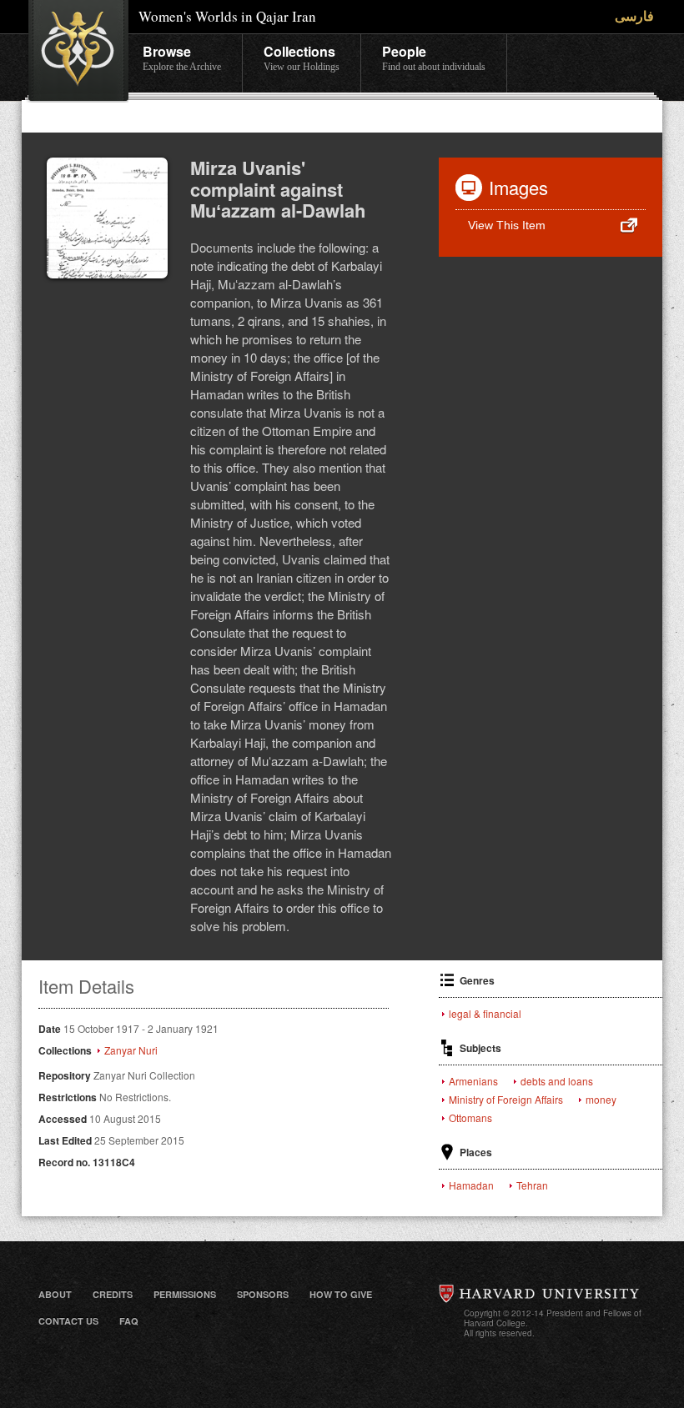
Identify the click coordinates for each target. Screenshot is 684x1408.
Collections (301, 57)
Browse (182, 57)
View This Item (507, 225)
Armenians (473, 1081)
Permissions (184, 1294)
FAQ (128, 1321)
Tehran (532, 1185)
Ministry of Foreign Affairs (506, 1099)
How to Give (340, 1294)
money (601, 1099)
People (433, 57)
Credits (113, 1294)
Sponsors (263, 1294)
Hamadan (471, 1185)
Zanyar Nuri (131, 1050)
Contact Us (68, 1321)
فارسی (634, 15)
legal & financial (485, 1014)
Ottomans (470, 1118)
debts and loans (557, 1081)
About (55, 1294)
